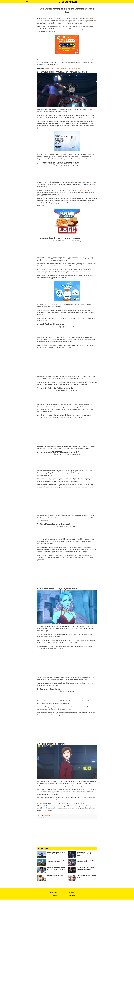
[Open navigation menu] (27, 2)
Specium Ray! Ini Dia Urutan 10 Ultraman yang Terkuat (62, 68)
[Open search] (107, 2)
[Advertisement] (67, 362)
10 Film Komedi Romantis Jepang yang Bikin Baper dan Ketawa (86, 876)
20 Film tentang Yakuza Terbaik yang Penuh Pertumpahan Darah (56, 868)
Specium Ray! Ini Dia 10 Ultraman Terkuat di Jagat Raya (56, 853)
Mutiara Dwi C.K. (70, 15)
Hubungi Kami (54, 895)
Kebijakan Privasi (73, 892)
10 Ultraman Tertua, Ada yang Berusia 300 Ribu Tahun (55, 860)
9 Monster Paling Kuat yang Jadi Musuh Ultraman (86, 860)
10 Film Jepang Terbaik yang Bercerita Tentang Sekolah (55, 876)
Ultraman (43, 817)
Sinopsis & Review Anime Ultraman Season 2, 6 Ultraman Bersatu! (86, 853)
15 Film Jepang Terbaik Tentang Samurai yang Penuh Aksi (86, 868)
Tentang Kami (54, 892)
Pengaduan (72, 896)
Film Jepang (47, 815)
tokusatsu (93, 18)
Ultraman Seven (81, 190)
